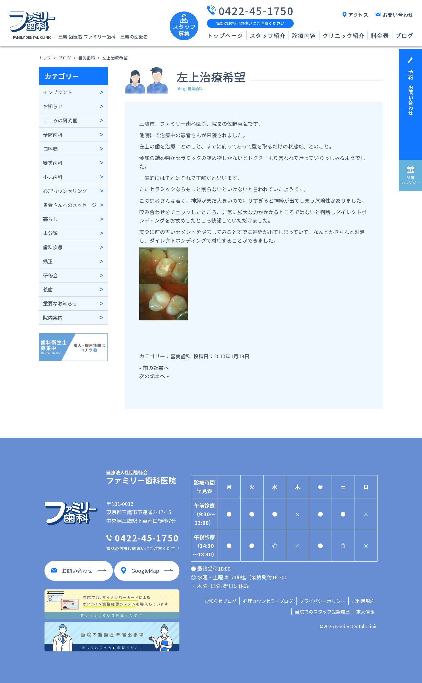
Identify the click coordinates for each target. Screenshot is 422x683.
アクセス (358, 14)
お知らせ (53, 106)
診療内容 (304, 35)
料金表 (380, 35)
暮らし (50, 218)
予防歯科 (53, 134)
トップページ (225, 35)
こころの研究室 (60, 120)
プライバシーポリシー (322, 600)
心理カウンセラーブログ (268, 600)
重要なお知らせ (60, 303)
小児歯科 (53, 176)
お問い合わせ (397, 14)
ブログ (404, 35)
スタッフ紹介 (267, 35)
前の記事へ (156, 367)
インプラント (57, 92)
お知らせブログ (220, 600)
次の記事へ (152, 376)
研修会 (50, 275)
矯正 (48, 261)
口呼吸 (50, 148)
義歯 (48, 289)
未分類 (50, 233)
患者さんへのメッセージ (70, 204)
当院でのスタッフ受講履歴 (322, 611)
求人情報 (365, 611)
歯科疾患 (53, 247)
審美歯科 (53, 162)
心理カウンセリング (65, 190)
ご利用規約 (363, 600)
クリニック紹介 (343, 35)
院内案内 (53, 317)
